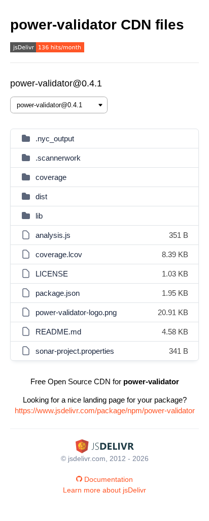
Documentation (108, 479)
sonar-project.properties (75, 351)
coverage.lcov (59, 254)
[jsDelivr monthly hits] (47, 48)
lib (39, 215)
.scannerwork (58, 158)
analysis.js (53, 235)
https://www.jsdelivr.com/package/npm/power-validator (105, 410)
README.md (58, 331)
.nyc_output (55, 138)
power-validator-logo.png (76, 312)
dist (41, 196)
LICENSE (52, 273)
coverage (51, 177)
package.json (58, 293)
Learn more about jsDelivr (104, 490)
